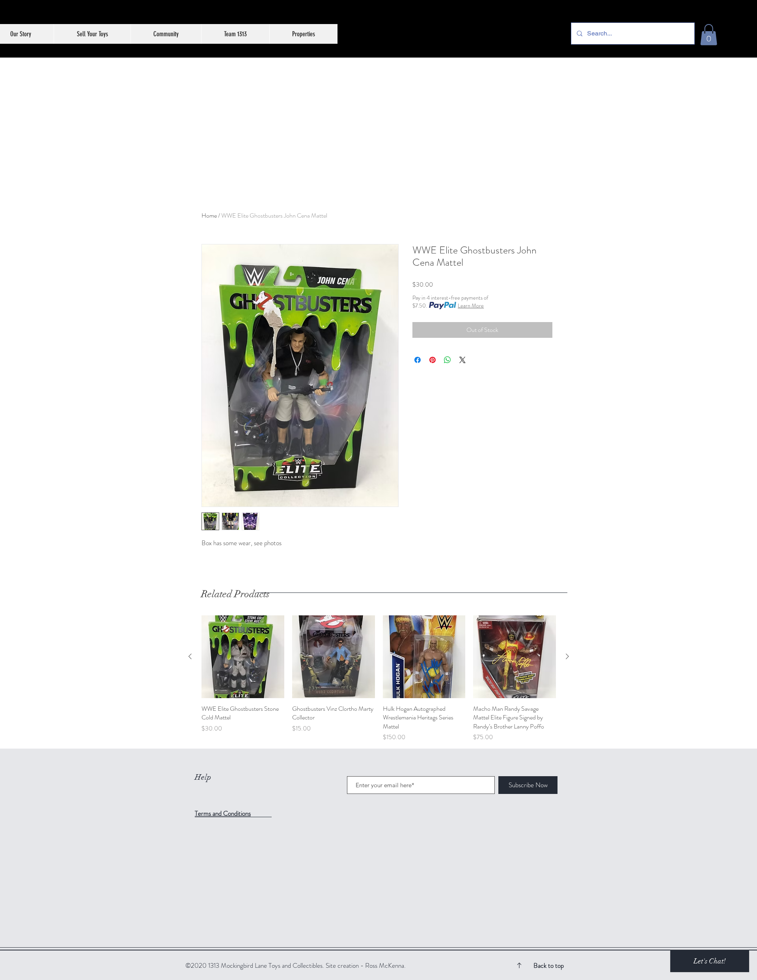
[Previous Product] (190, 656)
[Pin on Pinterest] (432, 360)
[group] (378, 678)
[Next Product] (567, 656)
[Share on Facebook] (417, 360)
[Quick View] (242, 656)
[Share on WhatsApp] (447, 360)
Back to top (548, 965)
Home (209, 215)
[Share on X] (462, 360)
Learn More (471, 305)
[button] (709, 34)
